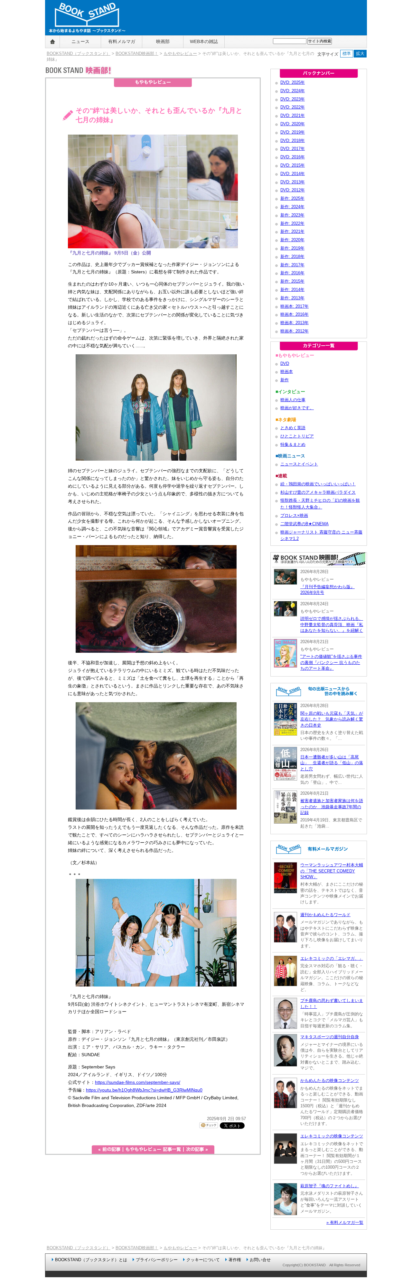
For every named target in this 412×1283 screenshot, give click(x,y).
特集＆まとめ (292, 444)
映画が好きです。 (297, 407)
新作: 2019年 (292, 248)
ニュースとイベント (299, 464)
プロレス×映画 (294, 515)
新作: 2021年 (292, 231)
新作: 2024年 (292, 206)
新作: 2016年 (292, 272)
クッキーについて (203, 1259)
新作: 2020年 (292, 239)
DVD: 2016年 (292, 157)
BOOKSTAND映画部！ (137, 53)
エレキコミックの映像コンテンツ (331, 1136)
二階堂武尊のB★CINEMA (304, 523)
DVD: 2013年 (292, 182)
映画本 (286, 371)
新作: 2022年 (292, 223)
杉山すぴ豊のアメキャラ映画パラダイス (318, 492)
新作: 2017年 (292, 264)
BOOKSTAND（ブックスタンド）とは (91, 1259)
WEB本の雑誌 (204, 41)
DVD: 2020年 (292, 123)
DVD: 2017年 (292, 148)
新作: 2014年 (292, 289)
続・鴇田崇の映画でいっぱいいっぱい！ (318, 484)
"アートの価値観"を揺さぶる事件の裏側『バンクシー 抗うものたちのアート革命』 (331, 662)
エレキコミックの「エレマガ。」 (331, 958)
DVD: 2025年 (292, 82)
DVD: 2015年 (292, 165)
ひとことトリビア (297, 436)
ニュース (80, 41)
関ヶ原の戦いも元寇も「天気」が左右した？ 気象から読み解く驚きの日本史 (331, 719)
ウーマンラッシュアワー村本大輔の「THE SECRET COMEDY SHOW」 (331, 871)
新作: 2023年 (292, 215)
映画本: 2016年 (294, 314)
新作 (284, 379)
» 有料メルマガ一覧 (344, 1222)
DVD (284, 363)
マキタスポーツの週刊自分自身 (329, 1036)
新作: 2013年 (292, 298)
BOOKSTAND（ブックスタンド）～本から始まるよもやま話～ (84, 42)
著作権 (235, 1259)
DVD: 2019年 (292, 132)
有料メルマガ (121, 41)
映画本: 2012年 (294, 331)
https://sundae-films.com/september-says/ (137, 1082)
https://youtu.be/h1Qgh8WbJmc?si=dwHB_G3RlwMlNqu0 (144, 1090)
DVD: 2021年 (292, 115)
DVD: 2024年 (292, 90)
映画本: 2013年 (294, 322)
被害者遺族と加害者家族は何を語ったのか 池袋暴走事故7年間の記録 (331, 806)
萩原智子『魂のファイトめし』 (329, 1185)
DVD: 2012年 (292, 190)
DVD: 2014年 (292, 173)
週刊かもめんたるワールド (325, 914)
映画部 (163, 41)
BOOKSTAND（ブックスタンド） (78, 53)
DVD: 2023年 (292, 99)
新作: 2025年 (292, 198)
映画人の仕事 (292, 399)
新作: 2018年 (292, 256)
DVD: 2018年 (292, 140)
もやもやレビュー (180, 53)
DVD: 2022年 (292, 107)
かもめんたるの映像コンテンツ (329, 1080)
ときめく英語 (292, 427)
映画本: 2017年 (294, 306)
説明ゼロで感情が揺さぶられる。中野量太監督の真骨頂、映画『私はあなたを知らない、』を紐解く (331, 624)
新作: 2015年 (292, 281)
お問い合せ (260, 1259)
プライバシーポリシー (157, 1259)
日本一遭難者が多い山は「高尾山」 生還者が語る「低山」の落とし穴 (331, 763)
